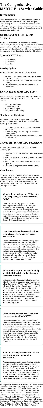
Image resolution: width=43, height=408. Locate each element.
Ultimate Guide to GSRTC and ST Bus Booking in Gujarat (20, 404)
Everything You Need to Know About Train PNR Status (19, 396)
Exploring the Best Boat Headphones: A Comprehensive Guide (21, 400)
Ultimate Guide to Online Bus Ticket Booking (19, 394)
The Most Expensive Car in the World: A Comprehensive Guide (19, 392)
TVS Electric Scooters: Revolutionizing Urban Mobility (20, 398)
